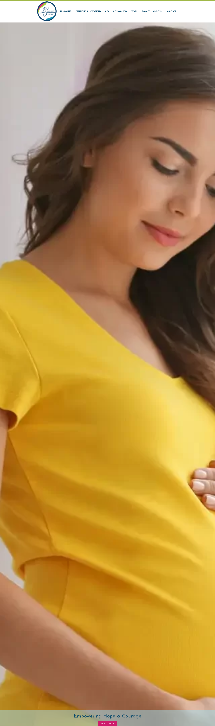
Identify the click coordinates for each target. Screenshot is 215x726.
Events (134, 11)
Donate (146, 11)
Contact (171, 11)
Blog (107, 11)
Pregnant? (65, 11)
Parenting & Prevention (88, 11)
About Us (157, 11)
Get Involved (119, 11)
